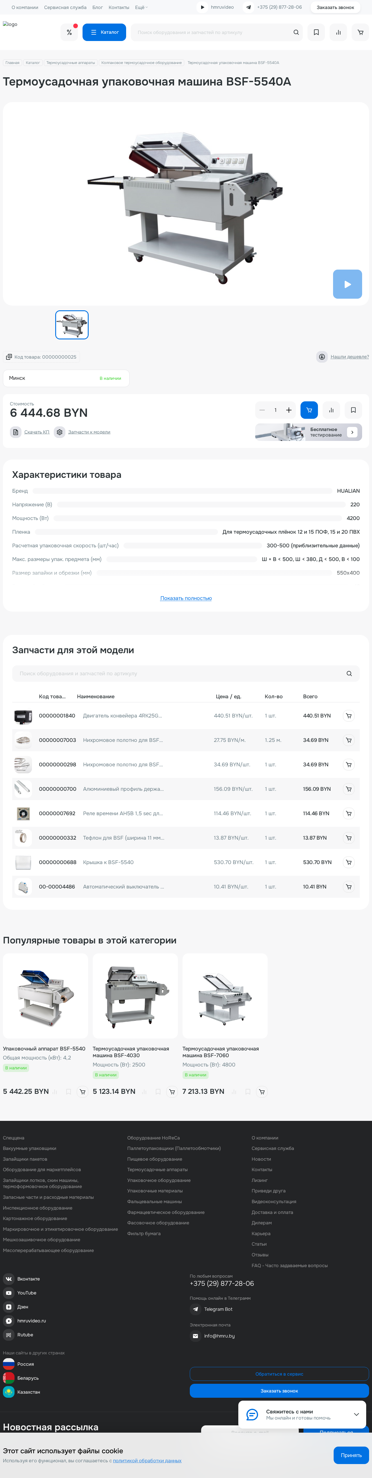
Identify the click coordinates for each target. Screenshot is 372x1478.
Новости (261, 1159)
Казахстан (28, 1392)
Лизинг (260, 1180)
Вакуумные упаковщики (29, 1148)
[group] (186, 204)
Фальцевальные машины (154, 1202)
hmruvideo (222, 7)
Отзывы (260, 1255)
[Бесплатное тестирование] (352, 432)
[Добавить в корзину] (349, 716)
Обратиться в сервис (279, 1374)
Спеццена (13, 1138)
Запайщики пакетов (25, 1159)
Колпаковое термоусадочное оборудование (141, 62)
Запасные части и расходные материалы (48, 1197)
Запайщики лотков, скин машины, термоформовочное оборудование (42, 1183)
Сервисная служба (65, 7)
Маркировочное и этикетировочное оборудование (60, 1229)
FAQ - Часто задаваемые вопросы (290, 1265)
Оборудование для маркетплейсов (42, 1170)
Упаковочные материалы (155, 1191)
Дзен (22, 1307)
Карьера (261, 1234)
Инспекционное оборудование (37, 1208)
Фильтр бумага (144, 1234)
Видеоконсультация (274, 1202)
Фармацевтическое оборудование (166, 1212)
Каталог (33, 62)
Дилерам (262, 1223)
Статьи (259, 1244)
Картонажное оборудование (35, 1218)
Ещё (139, 7)
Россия (25, 1364)
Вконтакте (28, 1279)
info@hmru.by (219, 1336)
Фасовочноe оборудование (158, 1223)
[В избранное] (68, 1092)
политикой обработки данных (147, 1461)
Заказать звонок (335, 7)
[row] (186, 716)
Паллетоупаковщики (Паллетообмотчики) (174, 1148)
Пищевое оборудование (154, 1159)
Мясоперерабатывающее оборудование (48, 1250)
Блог (97, 7)
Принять (351, 1455)
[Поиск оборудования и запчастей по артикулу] (349, 673)
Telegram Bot (218, 1309)
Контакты (119, 7)
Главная (12, 62)
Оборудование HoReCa (153, 1138)
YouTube (26, 1293)
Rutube (25, 1335)
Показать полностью (186, 598)
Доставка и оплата (272, 1212)
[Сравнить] (54, 1092)
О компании (25, 7)
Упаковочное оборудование (159, 1180)
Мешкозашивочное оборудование (41, 1240)
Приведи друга (269, 1191)
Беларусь (28, 1378)
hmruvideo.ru (31, 1321)
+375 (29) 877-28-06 (279, 7)
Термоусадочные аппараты (70, 62)
